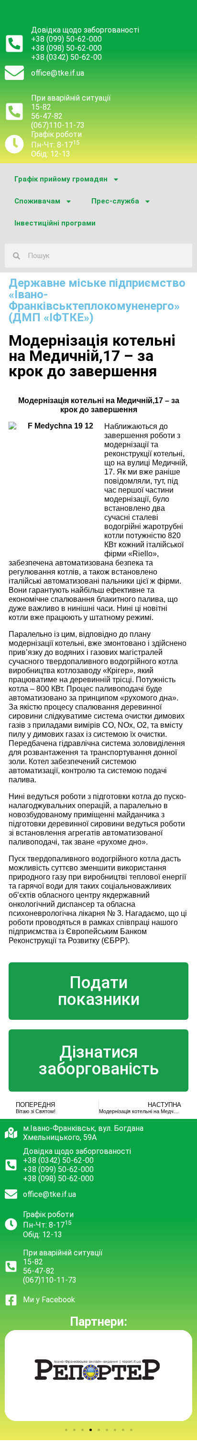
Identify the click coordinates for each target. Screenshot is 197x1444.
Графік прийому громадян (61, 179)
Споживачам (37, 201)
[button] (66, 1430)
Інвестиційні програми (55, 223)
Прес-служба (115, 201)
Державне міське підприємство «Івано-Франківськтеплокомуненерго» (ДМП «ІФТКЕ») (97, 300)
